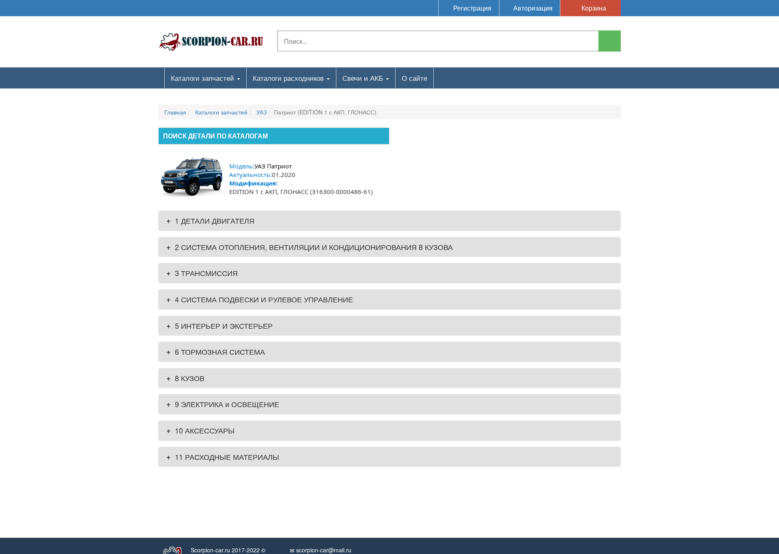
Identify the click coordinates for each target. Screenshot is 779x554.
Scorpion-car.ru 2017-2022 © (228, 550)
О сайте (414, 78)
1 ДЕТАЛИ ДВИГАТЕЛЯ (210, 220)
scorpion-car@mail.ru (323, 550)
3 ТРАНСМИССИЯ (202, 272)
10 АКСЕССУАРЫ (200, 430)
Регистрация (471, 8)
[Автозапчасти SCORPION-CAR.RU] (211, 41)
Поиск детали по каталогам (215, 135)
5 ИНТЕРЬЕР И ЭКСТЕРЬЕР (219, 325)
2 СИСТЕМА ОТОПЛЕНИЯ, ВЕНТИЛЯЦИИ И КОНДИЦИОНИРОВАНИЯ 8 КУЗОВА (309, 246)
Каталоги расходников (289, 78)
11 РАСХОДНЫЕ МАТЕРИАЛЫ (222, 456)
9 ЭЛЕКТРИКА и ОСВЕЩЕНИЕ (222, 404)
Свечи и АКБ (363, 78)
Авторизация (532, 8)
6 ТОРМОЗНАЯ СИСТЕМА (215, 351)
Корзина (593, 8)
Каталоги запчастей (203, 78)
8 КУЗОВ (185, 378)
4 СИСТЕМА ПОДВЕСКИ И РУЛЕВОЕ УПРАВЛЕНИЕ (259, 299)
